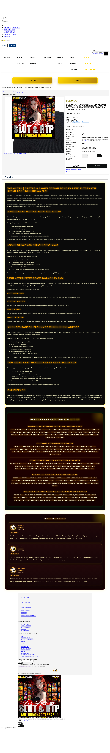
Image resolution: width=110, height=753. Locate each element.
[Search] (106, 53)
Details (9, 177)
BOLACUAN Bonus (27, 638)
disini (86, 140)
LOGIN (78, 80)
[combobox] (100, 52)
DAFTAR (32, 80)
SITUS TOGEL (26, 720)
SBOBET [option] (69, 144)
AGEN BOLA (9, 32)
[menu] (48, 63)
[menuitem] (20, 60)
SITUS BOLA (26, 602)
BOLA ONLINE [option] (71, 142)
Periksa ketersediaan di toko (73, 169)
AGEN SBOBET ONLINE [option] (69, 149)
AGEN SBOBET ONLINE (28, 616)
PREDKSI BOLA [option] (69, 158)
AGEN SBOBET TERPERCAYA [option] (70, 154)
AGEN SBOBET (26, 607)
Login (4, 45)
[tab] (8, 177)
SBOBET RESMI (11, 34)
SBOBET (7, 36)
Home (3, 87)
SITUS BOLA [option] (70, 146)
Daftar (12, 45)
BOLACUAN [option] (70, 136)
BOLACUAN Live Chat (28, 639)
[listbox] (74, 148)
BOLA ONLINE (26, 610)
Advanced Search (97, 53)
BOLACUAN (9, 30)
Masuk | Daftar (12, 27)
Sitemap (23, 641)
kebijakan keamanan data (24, 666)
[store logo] (5, 41)
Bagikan (68, 171)
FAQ (22, 636)
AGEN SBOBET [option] (69, 139)
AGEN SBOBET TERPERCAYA (30, 656)
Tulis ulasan (85, 122)
